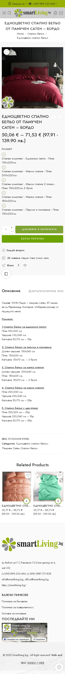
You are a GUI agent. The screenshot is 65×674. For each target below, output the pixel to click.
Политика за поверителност (17, 607)
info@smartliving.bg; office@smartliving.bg (25, 579)
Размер (7, 149)
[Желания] (6, 52)
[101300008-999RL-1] (32, 77)
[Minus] (12, 231)
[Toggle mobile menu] (4, 13)
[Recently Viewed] (59, 667)
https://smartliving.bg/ (14, 585)
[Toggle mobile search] (9, 13)
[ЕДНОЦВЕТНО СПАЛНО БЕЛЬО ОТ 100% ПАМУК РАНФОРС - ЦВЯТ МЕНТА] (48, 486)
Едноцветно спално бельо (32, 38)
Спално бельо (35, 33)
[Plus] (12, 228)
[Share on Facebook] (18, 265)
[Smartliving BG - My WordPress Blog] (32, 13)
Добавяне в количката (39, 229)
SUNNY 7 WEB (35, 663)
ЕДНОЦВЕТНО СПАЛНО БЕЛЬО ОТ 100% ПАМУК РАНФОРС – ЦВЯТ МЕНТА (48, 506)
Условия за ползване (14, 613)
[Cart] (61, 13)
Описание (11, 291)
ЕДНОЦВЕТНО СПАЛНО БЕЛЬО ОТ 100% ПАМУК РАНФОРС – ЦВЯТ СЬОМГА (17, 506)
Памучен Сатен (11, 448)
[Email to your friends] (25, 265)
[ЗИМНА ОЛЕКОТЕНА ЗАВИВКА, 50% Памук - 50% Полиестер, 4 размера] (53, 117)
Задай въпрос (15, 250)
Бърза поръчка (32, 238)
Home (20, 33)
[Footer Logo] (32, 544)
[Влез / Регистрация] (55, 13)
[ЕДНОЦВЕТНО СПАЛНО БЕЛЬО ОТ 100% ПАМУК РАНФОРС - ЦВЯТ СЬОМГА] (17, 486)
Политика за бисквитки (14, 601)
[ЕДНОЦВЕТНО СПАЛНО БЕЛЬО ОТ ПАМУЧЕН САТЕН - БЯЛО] (60, 117)
